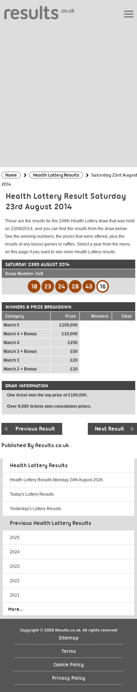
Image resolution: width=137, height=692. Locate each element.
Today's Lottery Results (32, 494)
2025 (15, 537)
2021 (15, 595)
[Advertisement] (68, 92)
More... (15, 609)
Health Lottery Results (39, 465)
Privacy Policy (68, 678)
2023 (15, 566)
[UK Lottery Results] (39, 12)
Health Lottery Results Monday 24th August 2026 (56, 479)
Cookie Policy (68, 665)
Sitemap (69, 638)
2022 (15, 580)
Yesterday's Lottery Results (35, 508)
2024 (15, 552)
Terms (68, 651)
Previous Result (35, 429)
